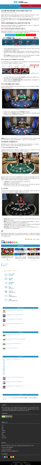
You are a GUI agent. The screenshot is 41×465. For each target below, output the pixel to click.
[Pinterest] (10, 242)
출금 (2, 428)
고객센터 (3, 436)
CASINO (3, 430)
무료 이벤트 (4, 437)
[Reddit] (6, 242)
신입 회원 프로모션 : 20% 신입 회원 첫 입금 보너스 (13, 334)
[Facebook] (2, 242)
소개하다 (21, 464)
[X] (4, 242)
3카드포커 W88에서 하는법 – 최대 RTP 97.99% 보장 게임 (14, 319)
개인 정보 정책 (27, 464)
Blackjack (5, 265)
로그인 (10, 5)
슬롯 (2, 434)
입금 (2, 427)
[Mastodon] (12, 242)
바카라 (17, 398)
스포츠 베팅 (23, 398)
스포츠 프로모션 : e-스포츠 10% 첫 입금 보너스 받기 (13, 343)
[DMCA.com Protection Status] (7, 417)
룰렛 (14, 397)
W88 (14, 51)
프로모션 (4, 399)
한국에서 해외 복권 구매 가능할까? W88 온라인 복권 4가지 (14, 323)
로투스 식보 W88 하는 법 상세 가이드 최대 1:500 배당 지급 (14, 310)
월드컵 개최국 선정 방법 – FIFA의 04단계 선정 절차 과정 (14, 381)
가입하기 (30, 5)
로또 (12, 397)
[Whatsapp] (17, 242)
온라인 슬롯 (32, 398)
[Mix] (15, 242)
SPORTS (3, 432)
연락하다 (16, 464)
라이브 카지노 (21, 145)
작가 (11, 464)
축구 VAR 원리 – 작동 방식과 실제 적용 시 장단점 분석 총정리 (15, 377)
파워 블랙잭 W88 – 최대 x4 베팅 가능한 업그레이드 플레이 (14, 314)
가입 (2, 425)
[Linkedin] (8, 242)
